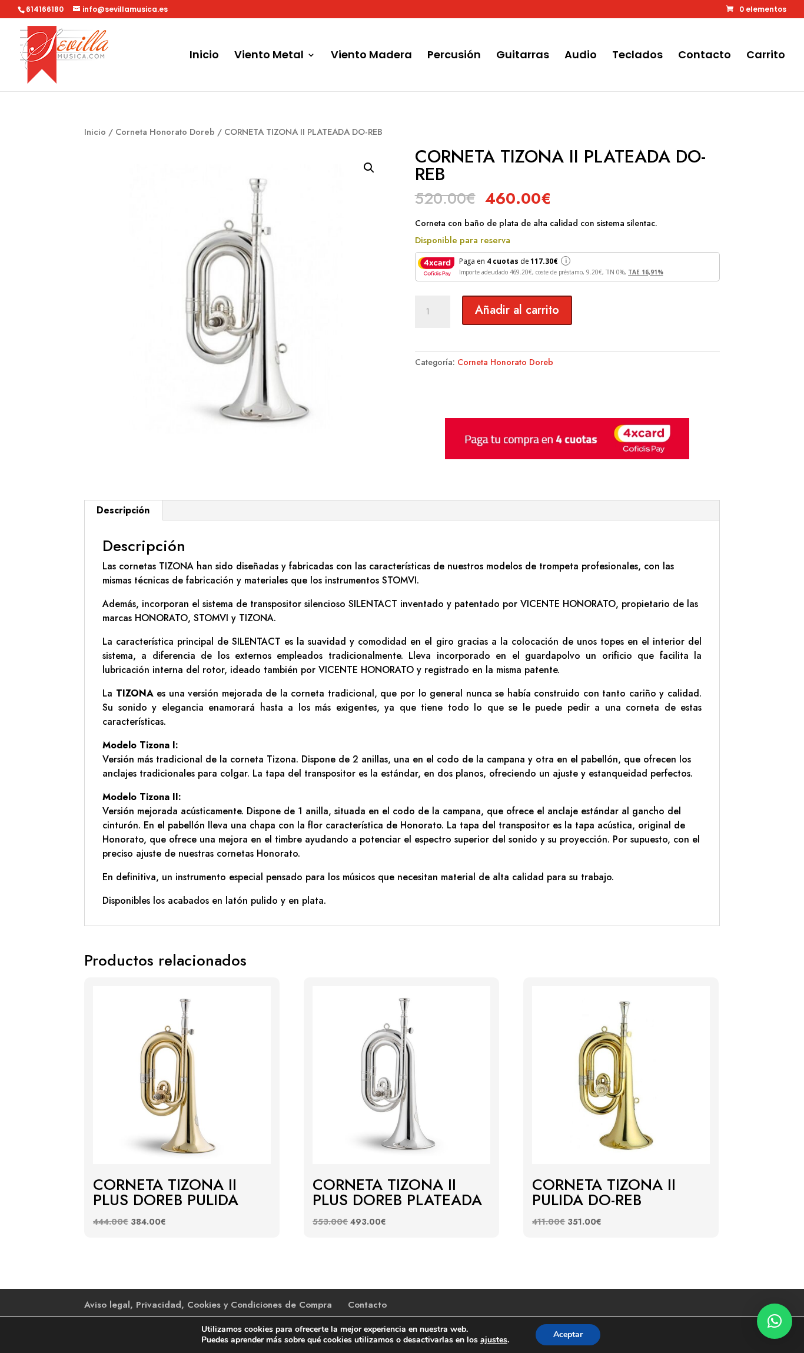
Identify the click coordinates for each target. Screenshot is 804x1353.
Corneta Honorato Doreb (165, 131)
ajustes (493, 1340)
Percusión (454, 56)
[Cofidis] (567, 456)
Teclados (637, 56)
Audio (580, 56)
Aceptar (568, 1334)
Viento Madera (371, 56)
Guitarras (522, 56)
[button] (369, 167)
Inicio (204, 56)
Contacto (704, 56)
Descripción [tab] (123, 510)
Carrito (765, 56)
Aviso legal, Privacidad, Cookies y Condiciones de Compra (208, 1304)
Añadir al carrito (517, 310)
